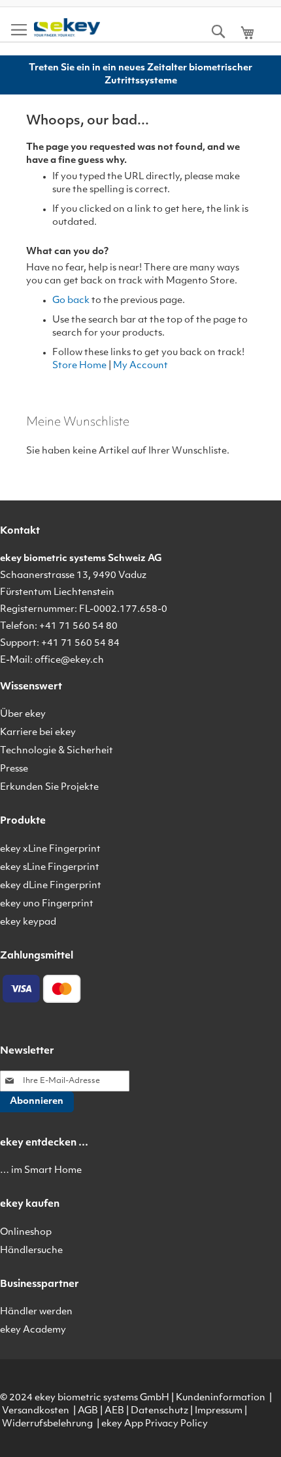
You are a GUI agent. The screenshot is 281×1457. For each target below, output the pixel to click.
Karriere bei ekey (38, 733)
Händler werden (36, 1312)
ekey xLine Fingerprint (50, 849)
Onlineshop (26, 1232)
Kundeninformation (220, 1398)
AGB (88, 1411)
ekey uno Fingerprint (46, 904)
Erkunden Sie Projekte (49, 787)
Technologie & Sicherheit (56, 751)
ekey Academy (33, 1330)
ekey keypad (28, 922)
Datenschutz (159, 1411)
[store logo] (67, 27)
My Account (140, 366)
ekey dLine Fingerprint (50, 886)
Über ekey (23, 714)
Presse (14, 769)
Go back (71, 301)
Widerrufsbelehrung (47, 1424)
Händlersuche (31, 1251)
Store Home (79, 366)
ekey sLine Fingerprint (49, 868)
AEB (114, 1411)
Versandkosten (35, 1411)
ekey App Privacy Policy (154, 1424)
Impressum (218, 1411)
